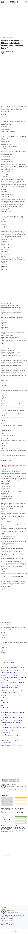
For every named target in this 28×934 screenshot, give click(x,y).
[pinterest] (15, 780)
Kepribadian (5, 164)
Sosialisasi (4, 106)
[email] (18, 780)
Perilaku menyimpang (7, 231)
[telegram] (12, 780)
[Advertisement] (14, 20)
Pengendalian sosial (7, 476)
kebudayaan (8, 204)
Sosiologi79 (14, 1)
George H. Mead (10, 121)
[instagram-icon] (7, 924)
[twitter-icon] (4, 924)
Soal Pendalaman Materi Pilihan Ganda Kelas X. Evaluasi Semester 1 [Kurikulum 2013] (7, 827)
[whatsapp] (10, 780)
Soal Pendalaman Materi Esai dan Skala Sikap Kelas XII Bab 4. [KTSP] (20, 827)
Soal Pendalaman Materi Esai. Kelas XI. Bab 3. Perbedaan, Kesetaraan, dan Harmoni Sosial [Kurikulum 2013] (20, 809)
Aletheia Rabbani (11, 910)
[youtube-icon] (9, 924)
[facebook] (4, 780)
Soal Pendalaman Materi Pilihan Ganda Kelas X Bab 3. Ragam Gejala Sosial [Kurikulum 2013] (7, 809)
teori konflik (18, 403)
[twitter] (7, 780)
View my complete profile (8, 920)
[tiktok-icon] (12, 924)
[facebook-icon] (2, 924)
